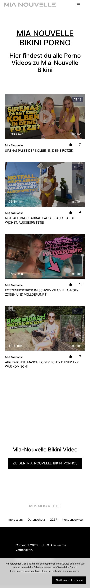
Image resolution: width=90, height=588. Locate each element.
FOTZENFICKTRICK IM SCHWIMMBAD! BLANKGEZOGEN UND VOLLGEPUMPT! (41, 292)
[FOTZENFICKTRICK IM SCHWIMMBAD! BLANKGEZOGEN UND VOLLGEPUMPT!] (45, 256)
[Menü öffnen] (78, 4)
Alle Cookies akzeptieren (69, 580)
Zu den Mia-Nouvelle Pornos (45, 463)
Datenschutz (36, 519)
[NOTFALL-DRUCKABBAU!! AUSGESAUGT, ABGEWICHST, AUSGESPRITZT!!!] (45, 184)
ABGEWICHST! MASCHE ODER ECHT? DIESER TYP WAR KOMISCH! (41, 364)
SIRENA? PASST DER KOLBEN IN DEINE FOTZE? (39, 151)
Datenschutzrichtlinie (35, 571)
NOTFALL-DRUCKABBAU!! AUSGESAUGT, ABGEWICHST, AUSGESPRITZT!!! (40, 220)
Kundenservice (72, 519)
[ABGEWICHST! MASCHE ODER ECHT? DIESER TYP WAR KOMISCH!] (45, 328)
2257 (53, 519)
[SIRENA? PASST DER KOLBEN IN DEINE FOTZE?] (45, 116)
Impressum (15, 519)
